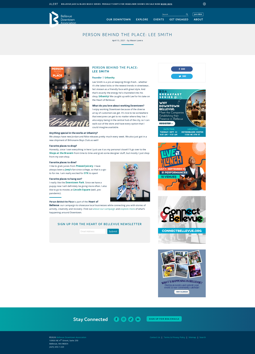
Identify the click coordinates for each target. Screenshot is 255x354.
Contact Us (155, 337)
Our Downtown (119, 19)
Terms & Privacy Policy (174, 337)
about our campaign (104, 208)
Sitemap (192, 337)
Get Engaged (178, 19)
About (198, 19)
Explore (142, 19)
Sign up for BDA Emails (164, 318)
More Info (166, 4)
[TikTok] (130, 319)
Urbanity (110, 77)
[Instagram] (123, 319)
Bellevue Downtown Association (71, 337)
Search (202, 337)
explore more (127, 208)
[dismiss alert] (204, 4)
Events (159, 19)
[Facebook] (116, 319)
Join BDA (198, 14)
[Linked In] (138, 319)
